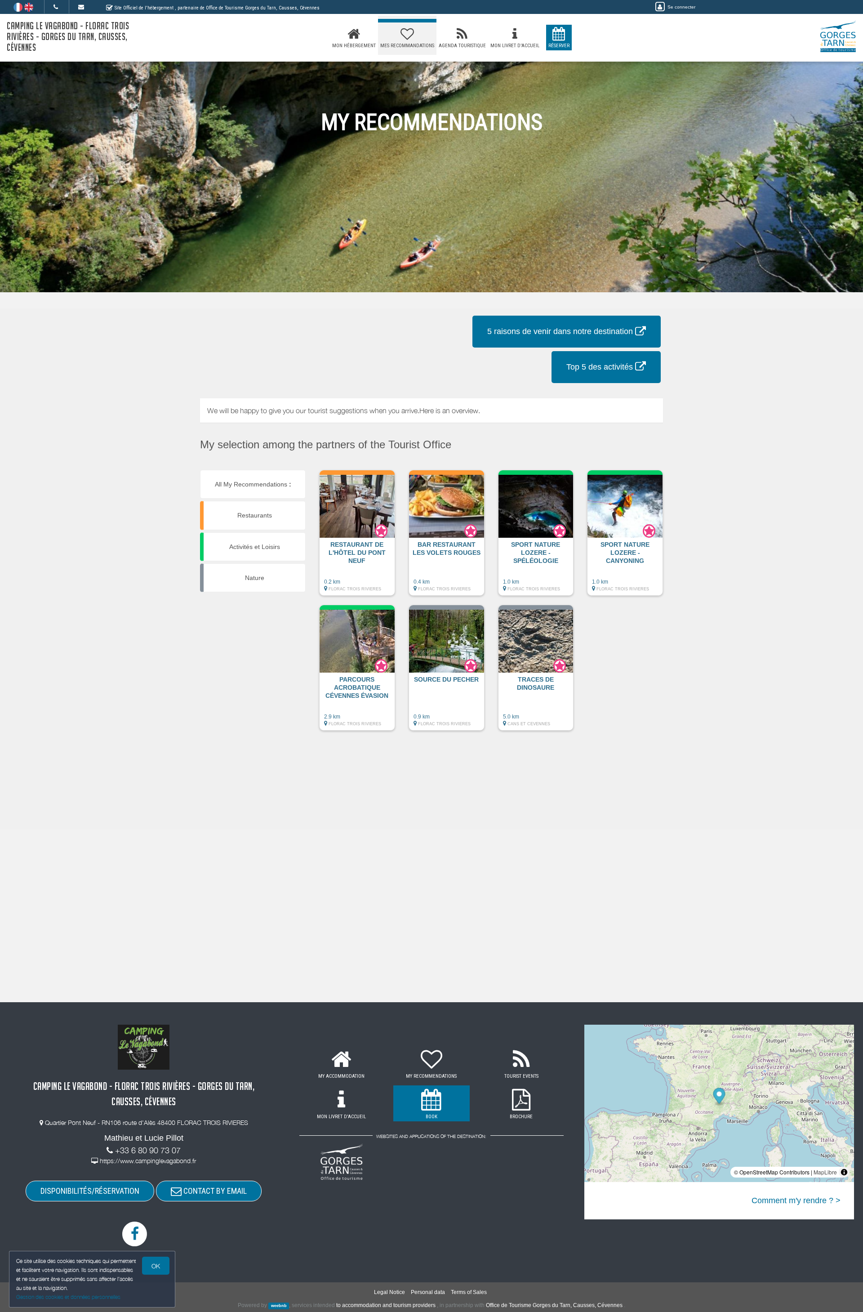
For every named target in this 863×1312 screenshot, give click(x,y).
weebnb (279, 1305)
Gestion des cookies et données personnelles (68, 1297)
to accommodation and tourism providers (386, 1305)
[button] (357, 537)
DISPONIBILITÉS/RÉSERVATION (89, 1191)
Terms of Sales (469, 1292)
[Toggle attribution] (844, 1172)
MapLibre (825, 1172)
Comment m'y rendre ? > (796, 1200)
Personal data (428, 1292)
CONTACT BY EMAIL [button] (214, 1191)
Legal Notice (389, 1292)
